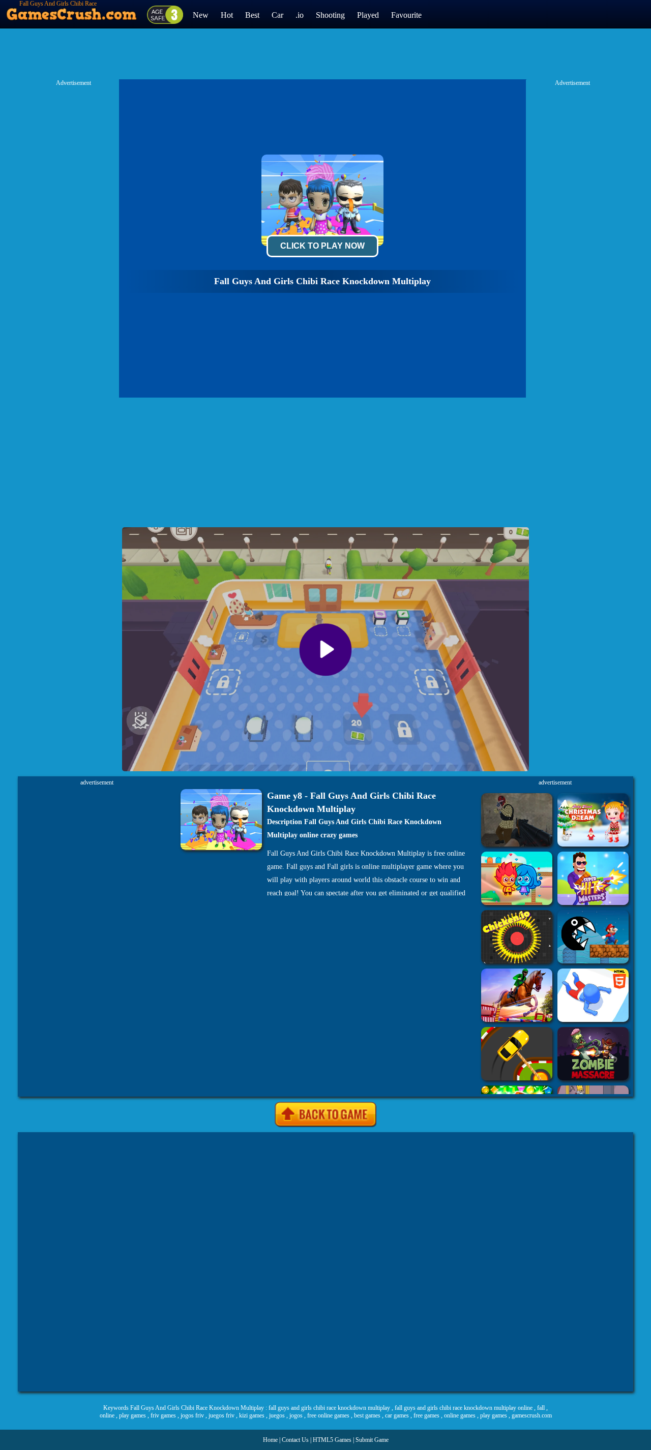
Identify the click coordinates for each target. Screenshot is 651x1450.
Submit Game (372, 1439)
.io (299, 15)
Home (270, 1439)
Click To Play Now (322, 245)
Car (277, 15)
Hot (227, 15)
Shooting (330, 15)
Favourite (406, 15)
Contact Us (295, 1439)
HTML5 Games (332, 1439)
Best (252, 15)
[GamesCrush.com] (72, 11)
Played (368, 15)
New (201, 15)
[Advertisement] (325, 1262)
